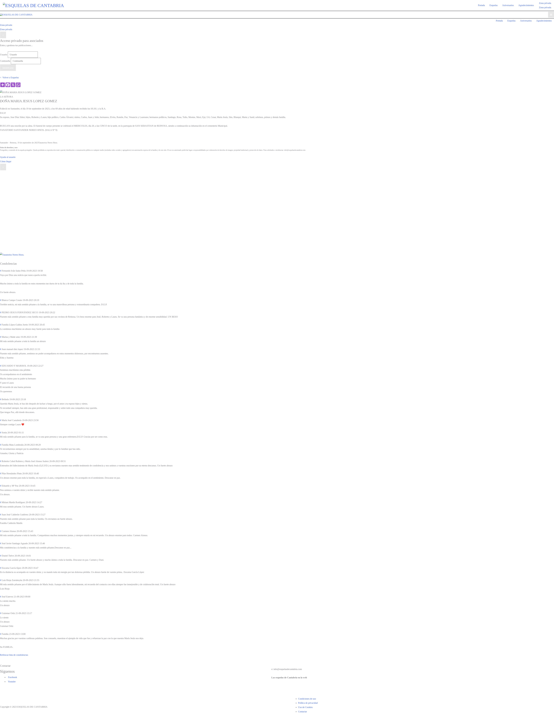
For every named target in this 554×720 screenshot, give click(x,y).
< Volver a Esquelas (9, 77)
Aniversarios (508, 5)
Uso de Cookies (305, 707)
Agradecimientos (526, 5)
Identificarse (8, 68)
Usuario (3, 54)
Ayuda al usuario (7, 157)
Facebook (12, 677)
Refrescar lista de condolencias (14, 655)
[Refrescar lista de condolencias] (17, 263)
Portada (481, 5)
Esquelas (494, 5)
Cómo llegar (5, 161)
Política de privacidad (308, 703)
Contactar (302, 711)
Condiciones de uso (307, 699)
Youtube (11, 681)
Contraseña (5, 61)
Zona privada (545, 7)
